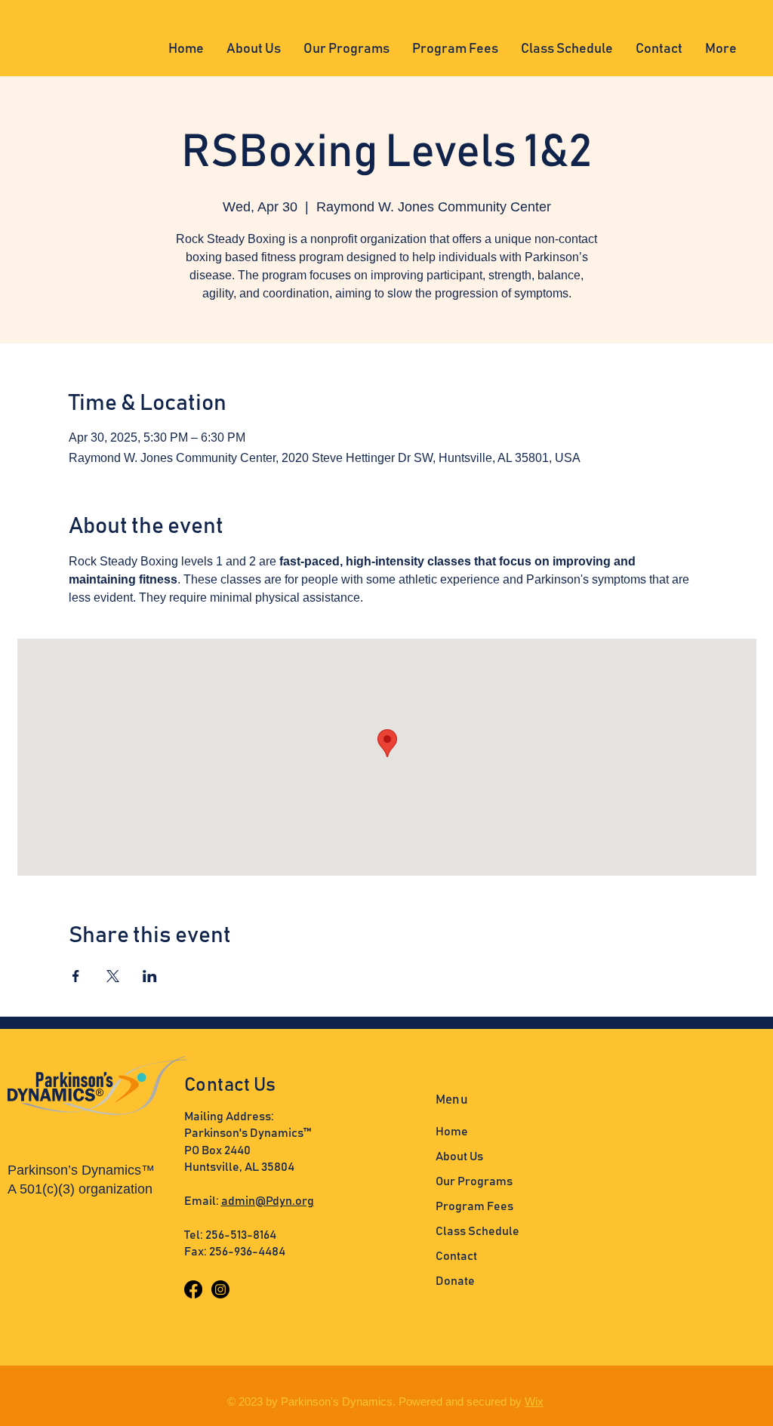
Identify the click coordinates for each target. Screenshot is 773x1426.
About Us (459, 1156)
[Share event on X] (113, 976)
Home (452, 1132)
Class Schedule (477, 1231)
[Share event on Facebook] (76, 976)
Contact (456, 1256)
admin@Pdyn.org (267, 1201)
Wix (534, 1401)
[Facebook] (193, 1289)
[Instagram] (220, 1289)
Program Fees (474, 1206)
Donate (455, 1281)
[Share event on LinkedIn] (150, 976)
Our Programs (474, 1181)
